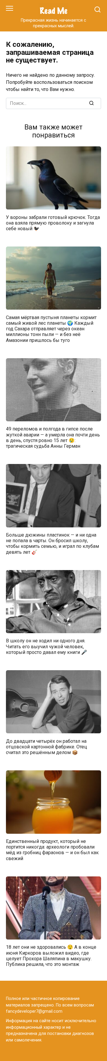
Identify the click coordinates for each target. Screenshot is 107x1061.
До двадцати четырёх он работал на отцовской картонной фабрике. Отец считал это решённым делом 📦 (46, 746)
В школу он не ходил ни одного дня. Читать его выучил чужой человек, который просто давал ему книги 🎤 (46, 646)
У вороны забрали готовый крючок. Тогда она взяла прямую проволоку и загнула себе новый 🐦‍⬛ (53, 222)
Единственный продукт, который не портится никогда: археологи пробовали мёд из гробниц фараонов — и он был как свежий (52, 849)
